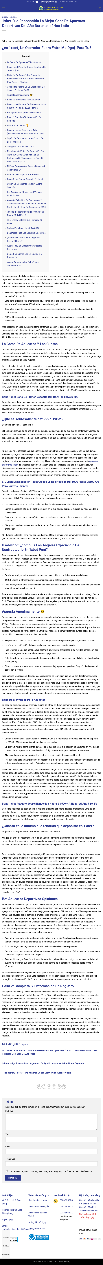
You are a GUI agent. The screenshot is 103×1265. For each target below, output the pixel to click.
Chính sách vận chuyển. (38, 1206)
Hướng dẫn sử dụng (37, 1222)
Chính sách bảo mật (37, 1228)
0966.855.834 (66, 1200)
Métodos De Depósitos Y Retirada (23, 174)
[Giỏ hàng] (99, 8)
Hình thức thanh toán (37, 1200)
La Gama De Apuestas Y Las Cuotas (24, 62)
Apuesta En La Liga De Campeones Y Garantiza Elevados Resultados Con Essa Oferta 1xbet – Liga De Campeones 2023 (26, 203)
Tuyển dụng (7, 1219)
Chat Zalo (6, 1246)
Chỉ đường (6, 1237)
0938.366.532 (66, 1212)
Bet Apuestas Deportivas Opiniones (24, 112)
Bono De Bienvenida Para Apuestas (23, 99)
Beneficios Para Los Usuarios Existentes (26, 233)
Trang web (10, 1159)
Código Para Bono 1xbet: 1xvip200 (23, 228)
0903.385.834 (66, 1206)
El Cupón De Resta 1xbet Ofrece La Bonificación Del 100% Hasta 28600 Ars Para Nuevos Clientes (25, 78)
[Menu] (3, 8)
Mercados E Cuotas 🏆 (18, 125)
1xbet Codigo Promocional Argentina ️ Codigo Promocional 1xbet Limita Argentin (43, 1063)
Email (7, 1147)
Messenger (6, 1254)
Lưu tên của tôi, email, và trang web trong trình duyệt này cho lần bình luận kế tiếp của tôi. (51, 1171)
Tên (7, 1134)
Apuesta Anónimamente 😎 (20, 95)
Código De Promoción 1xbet (20, 146)
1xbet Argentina (9, 17)
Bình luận (10, 1111)
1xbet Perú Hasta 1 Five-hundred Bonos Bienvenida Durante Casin (37, 1073)
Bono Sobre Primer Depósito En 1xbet (25, 179)
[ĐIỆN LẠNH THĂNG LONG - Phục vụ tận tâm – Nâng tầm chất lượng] (51, 8)
